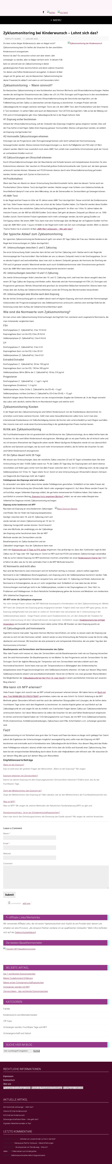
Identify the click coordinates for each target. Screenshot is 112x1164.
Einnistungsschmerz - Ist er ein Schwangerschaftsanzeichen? (31, 812)
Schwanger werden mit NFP (16, 987)
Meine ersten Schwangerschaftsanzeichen (23, 982)
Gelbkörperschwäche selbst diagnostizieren (28, 1155)
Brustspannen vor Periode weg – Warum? (32, 1147)
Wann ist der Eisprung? (13, 765)
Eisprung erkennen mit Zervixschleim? (20, 775)
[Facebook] (43, 12)
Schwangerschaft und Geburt (17, 1033)
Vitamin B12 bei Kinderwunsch (15, 1111)
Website (7, 853)
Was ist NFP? (9, 801)
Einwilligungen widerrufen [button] (73, 1088)
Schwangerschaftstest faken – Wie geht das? (20, 1119)
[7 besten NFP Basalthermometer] (56, 953)
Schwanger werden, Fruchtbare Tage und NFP (25, 1027)
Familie (6, 1008)
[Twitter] (51, 13)
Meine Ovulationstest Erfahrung (18, 978)
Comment (7, 863)
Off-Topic (7, 1021)
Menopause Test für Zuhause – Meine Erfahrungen (33, 1143)
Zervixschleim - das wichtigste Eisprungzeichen (25, 991)
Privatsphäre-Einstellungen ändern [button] (17, 1088)
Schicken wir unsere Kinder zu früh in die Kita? (37, 1139)
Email (6, 843)
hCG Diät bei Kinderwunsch (14, 1115)
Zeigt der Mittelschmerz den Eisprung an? (22, 790)
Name (6, 833)
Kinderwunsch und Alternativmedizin (20, 1015)
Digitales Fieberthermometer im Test (17, 1123)
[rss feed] (63, 13)
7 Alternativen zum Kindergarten (23, 1151)
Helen (5, 1151)
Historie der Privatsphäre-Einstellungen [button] (47, 1088)
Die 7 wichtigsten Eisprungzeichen (19, 974)
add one (26, 903)
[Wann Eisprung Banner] (82, 525)
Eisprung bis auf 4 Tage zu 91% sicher (29, 550)
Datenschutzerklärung (25, 932)
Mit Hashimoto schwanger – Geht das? (18, 1107)
